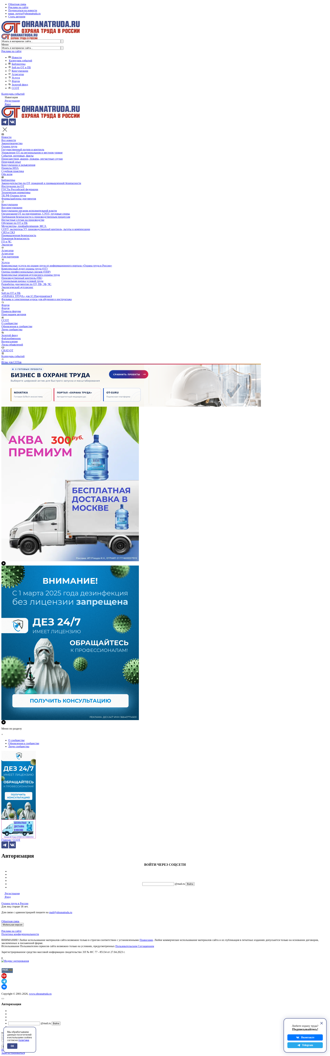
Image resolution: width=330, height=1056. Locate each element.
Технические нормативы (15, 192)
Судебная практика (12, 171)
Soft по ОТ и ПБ (21, 67)
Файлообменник (11, 338)
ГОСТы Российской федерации (19, 189)
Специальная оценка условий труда (22, 281)
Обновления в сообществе (16, 326)
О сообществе (9, 323)
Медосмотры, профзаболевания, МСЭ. (24, 226)
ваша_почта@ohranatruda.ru (24, 13)
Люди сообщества (11, 329)
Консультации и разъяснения (18, 164)
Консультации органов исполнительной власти (29, 210)
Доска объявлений (12, 344)
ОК (12, 1046)
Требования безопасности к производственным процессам (35, 216)
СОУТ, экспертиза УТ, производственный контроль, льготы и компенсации (45, 229)
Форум (16, 81)
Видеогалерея (9, 341)
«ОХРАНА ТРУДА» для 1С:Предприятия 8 (26, 296)
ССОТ (15, 88)
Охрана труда (9, 146)
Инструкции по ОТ (12, 186)
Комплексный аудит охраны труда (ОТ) (24, 268)
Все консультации (11, 207)
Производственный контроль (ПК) (21, 277)
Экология (7, 244)
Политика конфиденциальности (20, 934)
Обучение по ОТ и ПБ (14, 223)
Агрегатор (18, 74)
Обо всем (6, 174)
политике (23, 1040)
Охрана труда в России (14, 903)
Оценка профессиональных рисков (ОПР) (26, 271)
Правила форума (11, 311)
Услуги (16, 77)
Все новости (8, 140)
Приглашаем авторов (13, 314)
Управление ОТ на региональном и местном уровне (32, 152)
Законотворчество (12, 143)
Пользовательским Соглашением (134, 946)
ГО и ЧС (6, 241)
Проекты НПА (10, 168)
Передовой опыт (11, 161)
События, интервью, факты (17, 155)
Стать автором (16, 16)
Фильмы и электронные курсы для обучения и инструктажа (36, 299)
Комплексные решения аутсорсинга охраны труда (30, 274)
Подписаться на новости (22, 10)
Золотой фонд (20, 84)
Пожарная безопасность (15, 238)
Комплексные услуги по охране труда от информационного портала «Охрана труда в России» (56, 265)
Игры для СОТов (11, 362)
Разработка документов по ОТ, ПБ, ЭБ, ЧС (26, 284)
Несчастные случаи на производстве (22, 219)
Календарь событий (20, 60)
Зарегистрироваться (13, 1053)
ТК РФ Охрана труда (13, 195)
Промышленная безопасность (18, 235)
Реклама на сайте (18, 7)
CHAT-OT (7, 350)
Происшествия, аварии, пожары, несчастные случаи (32, 158)
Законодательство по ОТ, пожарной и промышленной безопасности (41, 183)
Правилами (146, 940)
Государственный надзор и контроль (22, 149)
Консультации (20, 70)
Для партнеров (10, 256)
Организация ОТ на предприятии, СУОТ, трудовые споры (35, 213)
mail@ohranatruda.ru (60, 912)
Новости (17, 57)
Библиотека (18, 64)
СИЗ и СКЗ (8, 232)
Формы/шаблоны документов (18, 198)
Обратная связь (17, 4)
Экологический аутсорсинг (17, 287)
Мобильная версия (12, 924)
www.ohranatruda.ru (40, 993)
